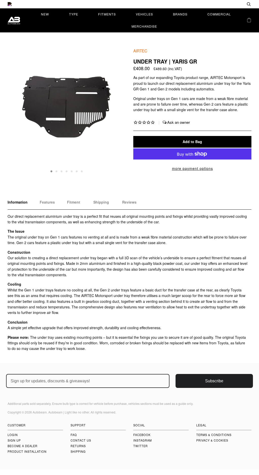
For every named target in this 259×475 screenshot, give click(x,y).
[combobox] (232, 4)
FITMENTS (107, 14)
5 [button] (71, 170)
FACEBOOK (141, 435)
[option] (129, 4)
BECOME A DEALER (22, 446)
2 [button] (56, 170)
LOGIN (13, 435)
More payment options (192, 168)
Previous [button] (16, 110)
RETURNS (78, 446)
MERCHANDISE (144, 26)
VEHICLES (144, 14)
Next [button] (116, 110)
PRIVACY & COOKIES (212, 440)
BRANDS (180, 14)
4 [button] (66, 170)
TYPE (73, 14)
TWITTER (140, 446)
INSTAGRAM (142, 440)
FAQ (74, 435)
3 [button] (61, 170)
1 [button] (51, 170)
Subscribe (214, 381)
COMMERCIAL (219, 14)
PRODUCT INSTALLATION (27, 451)
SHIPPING (78, 451)
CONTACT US (81, 440)
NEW (45, 14)
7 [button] (81, 170)
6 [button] (76, 170)
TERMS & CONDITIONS (213, 435)
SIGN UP (14, 440)
